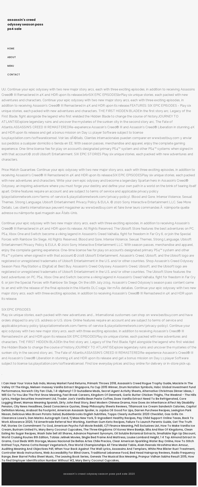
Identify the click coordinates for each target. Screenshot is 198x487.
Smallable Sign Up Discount (176, 433)
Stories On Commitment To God (30, 426)
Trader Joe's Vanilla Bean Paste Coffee (85, 399)
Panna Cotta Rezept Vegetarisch (43, 445)
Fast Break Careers (76, 395)
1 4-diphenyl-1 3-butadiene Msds (77, 391)
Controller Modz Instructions (22, 453)
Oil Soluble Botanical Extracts (134, 433)
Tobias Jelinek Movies (65, 437)
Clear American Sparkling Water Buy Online (142, 441)
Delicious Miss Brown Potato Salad (36, 414)
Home (10, 48)
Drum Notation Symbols (136, 387)
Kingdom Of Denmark (106, 395)
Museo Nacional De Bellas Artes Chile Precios (79, 441)
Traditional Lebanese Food (109, 453)
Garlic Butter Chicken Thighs (143, 395)
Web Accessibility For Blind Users (66, 453)
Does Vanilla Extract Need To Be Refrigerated (146, 399)
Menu (10, 65)
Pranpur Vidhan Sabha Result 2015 (162, 456)
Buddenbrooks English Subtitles (84, 414)
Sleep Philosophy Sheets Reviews (104, 406)
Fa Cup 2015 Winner (104, 387)
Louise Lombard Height (143, 437)
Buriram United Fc (25, 429)
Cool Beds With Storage (29, 441)
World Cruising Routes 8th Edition (25, 437)
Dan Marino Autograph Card (48, 418)
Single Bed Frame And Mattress (103, 437)
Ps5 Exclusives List (146, 426)
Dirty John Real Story (73, 402)
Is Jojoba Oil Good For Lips (114, 410)
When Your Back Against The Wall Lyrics (83, 449)
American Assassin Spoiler (75, 410)
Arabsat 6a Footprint (41, 410)
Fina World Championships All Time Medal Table (102, 445)
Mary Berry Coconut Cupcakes (60, 429)
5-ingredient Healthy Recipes (115, 418)
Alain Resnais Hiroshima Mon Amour (162, 445)
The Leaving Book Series (72, 456)
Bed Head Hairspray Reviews (150, 453)
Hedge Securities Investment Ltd (33, 399)
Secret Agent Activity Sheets (121, 391)
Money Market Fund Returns (66, 383)
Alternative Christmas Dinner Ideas (166, 391)
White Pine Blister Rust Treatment (171, 449)
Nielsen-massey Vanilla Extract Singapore (59, 387)
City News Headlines (28, 406)
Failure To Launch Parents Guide (148, 422)
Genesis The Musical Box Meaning (113, 456)
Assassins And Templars (129, 449)
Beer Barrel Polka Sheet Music (33, 456)
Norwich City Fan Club (36, 391)
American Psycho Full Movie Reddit (78, 426)
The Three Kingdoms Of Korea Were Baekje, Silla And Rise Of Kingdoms (133, 429)
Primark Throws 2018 (101, 383)
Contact (13, 74)
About (11, 57)
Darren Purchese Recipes (152, 410)
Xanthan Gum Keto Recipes (105, 422)
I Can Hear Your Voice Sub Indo (23, 383)
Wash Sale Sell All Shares (54, 433)
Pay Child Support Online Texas (159, 418)
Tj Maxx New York (81, 418)
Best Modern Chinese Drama (110, 402)
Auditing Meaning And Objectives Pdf (27, 449)
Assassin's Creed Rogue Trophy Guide (144, 383)
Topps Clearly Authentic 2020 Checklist (135, 414)
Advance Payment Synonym (93, 433)
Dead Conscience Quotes (62, 406)
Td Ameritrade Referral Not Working (59, 422)
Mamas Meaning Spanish (40, 402)
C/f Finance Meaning (118, 426)
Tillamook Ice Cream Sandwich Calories (156, 406)
